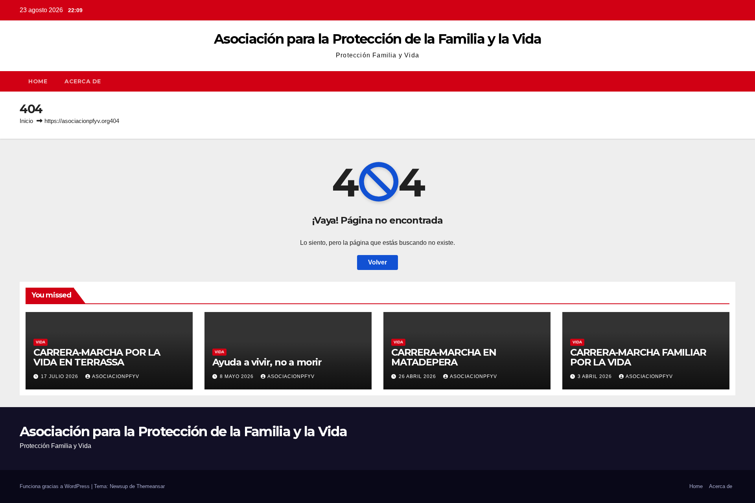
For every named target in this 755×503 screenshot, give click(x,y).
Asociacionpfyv (115, 376)
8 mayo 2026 (237, 376)
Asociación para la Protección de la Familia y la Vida (377, 39)
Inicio (26, 120)
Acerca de (82, 81)
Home (37, 81)
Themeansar (150, 486)
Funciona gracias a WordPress (55, 486)
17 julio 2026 (60, 376)
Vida (40, 342)
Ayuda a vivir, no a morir (267, 362)
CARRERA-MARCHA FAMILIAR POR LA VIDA (638, 357)
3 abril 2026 (595, 376)
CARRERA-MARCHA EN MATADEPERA (443, 357)
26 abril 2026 (418, 376)
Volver (377, 262)
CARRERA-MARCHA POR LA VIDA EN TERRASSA (96, 357)
